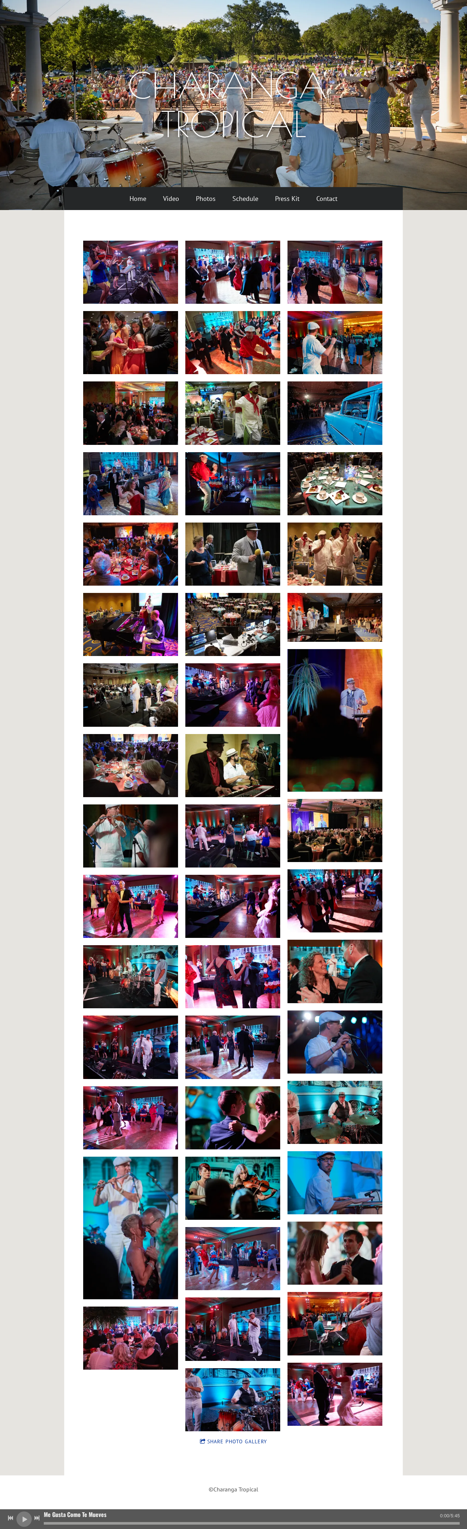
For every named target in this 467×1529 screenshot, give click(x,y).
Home (138, 198)
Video (171, 198)
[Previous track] (10, 1518)
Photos (206, 198)
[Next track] (37, 1518)
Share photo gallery (237, 1441)
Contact (326, 198)
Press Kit (287, 198)
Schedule (245, 198)
